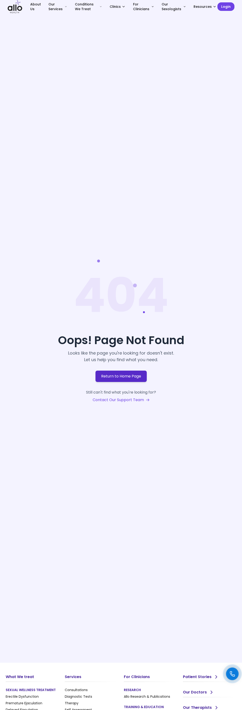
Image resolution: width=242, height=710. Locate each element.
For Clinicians (141, 6)
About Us (35, 6)
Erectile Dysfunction (22, 696)
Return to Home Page (121, 376)
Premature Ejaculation (24, 703)
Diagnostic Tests (78, 696)
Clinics (115, 6)
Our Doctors (195, 692)
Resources (203, 6)
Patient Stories (197, 676)
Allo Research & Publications (147, 696)
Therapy (71, 703)
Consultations (76, 690)
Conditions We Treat (84, 6)
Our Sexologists (171, 6)
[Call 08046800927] (232, 674)
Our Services (55, 6)
